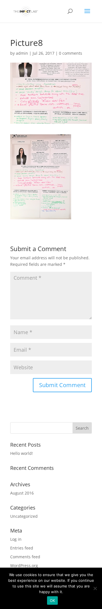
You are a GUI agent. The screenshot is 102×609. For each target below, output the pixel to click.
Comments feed (25, 556)
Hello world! (21, 453)
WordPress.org (24, 565)
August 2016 (22, 493)
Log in (16, 539)
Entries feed (21, 548)
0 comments (70, 53)
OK (52, 600)
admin (22, 53)
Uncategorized (24, 516)
